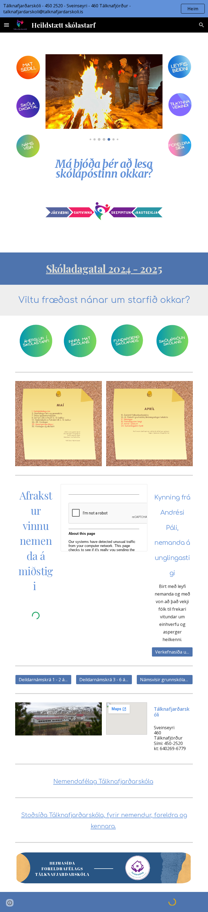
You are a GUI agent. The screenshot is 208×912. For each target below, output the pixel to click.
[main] (104, 167)
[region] (104, 8)
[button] (6, 24)
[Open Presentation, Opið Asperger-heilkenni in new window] (137, 491)
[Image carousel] (104, 97)
